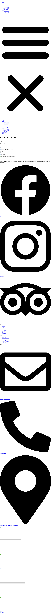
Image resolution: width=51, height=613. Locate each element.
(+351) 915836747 (3, 453)
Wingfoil (3, 327)
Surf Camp (5, 131)
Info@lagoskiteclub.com (5, 399)
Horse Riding (4, 328)
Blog (3, 14)
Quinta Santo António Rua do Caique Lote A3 (9, 525)
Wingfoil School (6, 4)
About (3, 2)
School (3, 121)
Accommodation (4, 13)
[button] (25, 67)
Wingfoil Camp (6, 130)
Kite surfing (4, 326)
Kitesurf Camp (6, 11)
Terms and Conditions (5, 338)
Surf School (6, 5)
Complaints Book (5, 342)
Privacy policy (4, 337)
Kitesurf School (6, 122)
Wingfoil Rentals (6, 8)
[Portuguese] (1, 612)
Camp (3, 10)
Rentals (3, 6)
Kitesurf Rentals (6, 7)
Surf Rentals (6, 9)
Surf (2, 332)
